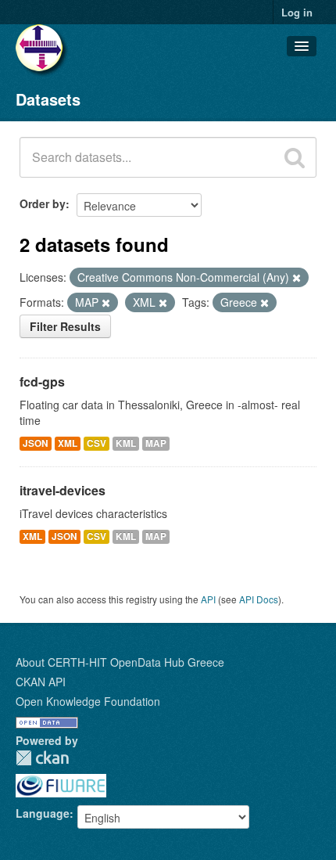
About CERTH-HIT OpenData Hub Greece (120, 662)
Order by (43, 203)
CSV (96, 443)
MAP (155, 443)
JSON (35, 443)
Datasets (48, 99)
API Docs (258, 599)
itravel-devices (62, 490)
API (208, 599)
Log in (297, 12)
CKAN (42, 758)
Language (43, 813)
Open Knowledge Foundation (88, 701)
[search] (294, 157)
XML (67, 443)
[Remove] (296, 278)
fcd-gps (42, 381)
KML (126, 443)
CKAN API (41, 681)
